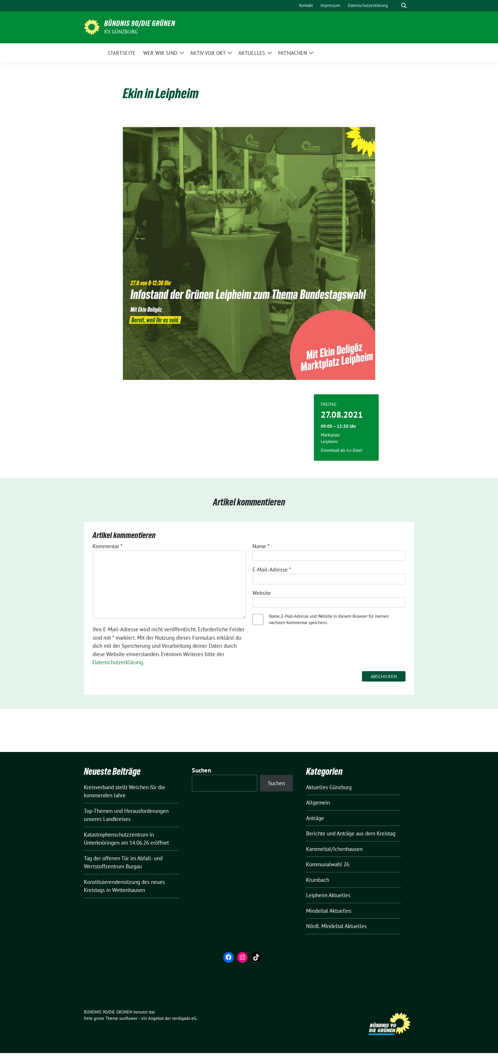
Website (261, 592)
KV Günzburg (121, 31)
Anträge (315, 818)
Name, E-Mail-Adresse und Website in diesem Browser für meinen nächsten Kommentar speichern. (329, 619)
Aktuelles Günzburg (329, 787)
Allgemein (318, 802)
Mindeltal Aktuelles (328, 910)
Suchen (201, 770)
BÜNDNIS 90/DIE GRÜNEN (139, 23)
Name (260, 546)
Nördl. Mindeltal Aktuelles (336, 926)
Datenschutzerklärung (118, 662)
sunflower (128, 1018)
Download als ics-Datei (342, 450)
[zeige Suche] (404, 5)
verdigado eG (184, 1018)
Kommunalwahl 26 (327, 864)
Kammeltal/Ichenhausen (334, 849)
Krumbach (317, 879)
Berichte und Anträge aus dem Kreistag (350, 833)
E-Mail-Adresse (271, 569)
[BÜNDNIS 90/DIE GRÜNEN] (92, 26)
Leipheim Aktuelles (328, 895)
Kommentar (107, 546)
